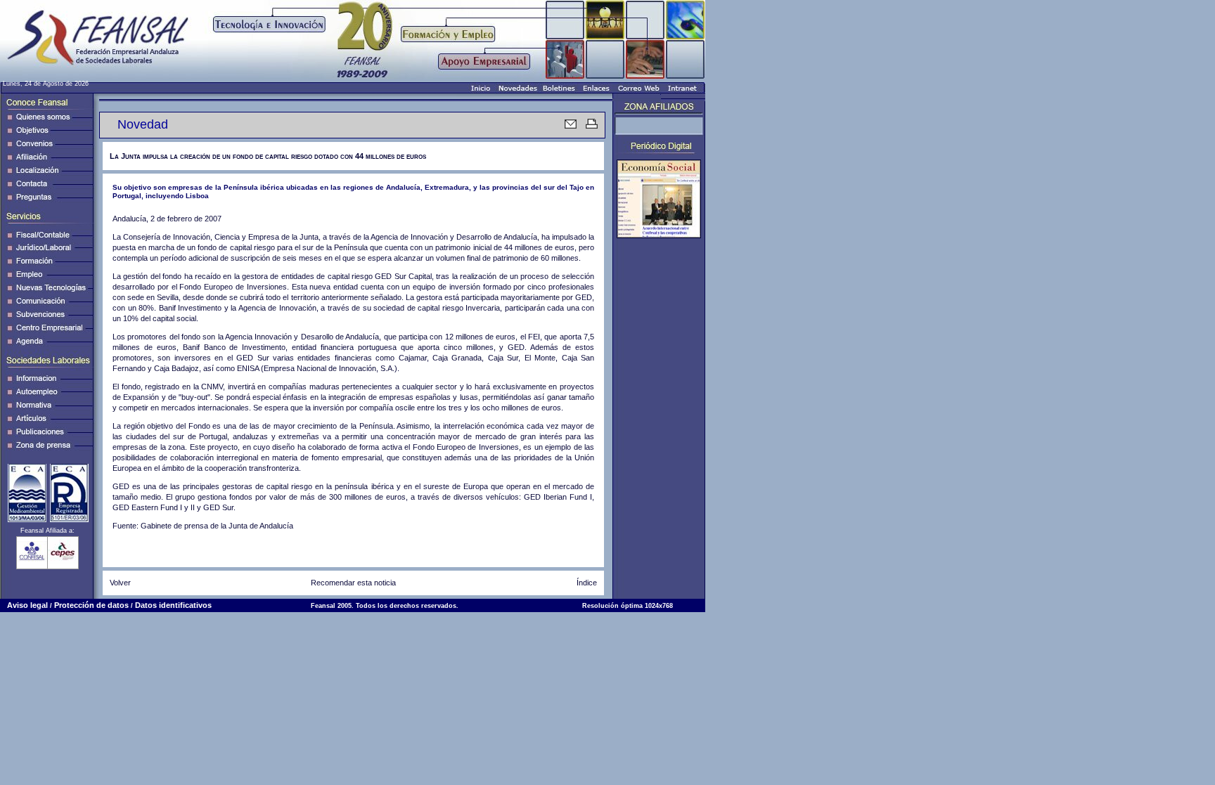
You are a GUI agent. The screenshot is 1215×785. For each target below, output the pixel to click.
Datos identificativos (173, 605)
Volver (120, 582)
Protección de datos (91, 605)
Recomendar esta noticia (353, 582)
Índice (587, 582)
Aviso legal (27, 605)
